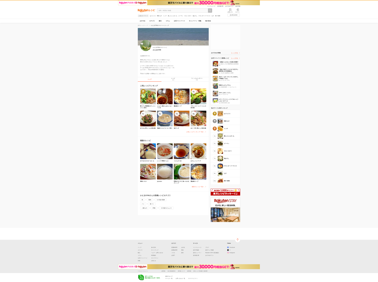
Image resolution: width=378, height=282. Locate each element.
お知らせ (153, 260)
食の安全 (208, 21)
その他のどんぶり (166, 208)
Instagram (232, 252)
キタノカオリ (187, 16)
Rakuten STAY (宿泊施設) (212, 252)
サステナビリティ (193, 278)
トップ (139, 247)
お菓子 (173, 255)
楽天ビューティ (197, 252)
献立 (160, 21)
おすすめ (142, 21)
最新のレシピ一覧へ (198, 186)
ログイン (237, 12)
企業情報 (163, 271)
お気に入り (230, 12)
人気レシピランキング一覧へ (195, 131)
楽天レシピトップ (143, 25)
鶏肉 (149, 200)
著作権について (181, 271)
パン (143, 204)
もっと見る (234, 53)
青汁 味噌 (217, 16)
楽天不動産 (196, 250)
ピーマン (180, 16)
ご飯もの (144, 208)
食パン (152, 204)
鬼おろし (195, 16)
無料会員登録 (234, 15)
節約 (182, 252)
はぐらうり (153, 16)
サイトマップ (154, 250)
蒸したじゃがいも (172, 16)
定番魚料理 (174, 250)
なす (213, 16)
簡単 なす (159, 16)
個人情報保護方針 (172, 271)
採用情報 (189, 271)
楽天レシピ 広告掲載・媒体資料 (200, 271)
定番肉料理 (174, 247)
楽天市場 (237, 6)
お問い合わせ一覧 (180, 278)
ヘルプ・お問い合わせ (157, 252)
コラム (168, 21)
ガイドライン (154, 258)
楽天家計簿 (220, 6)
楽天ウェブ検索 (209, 250)
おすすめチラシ (229, 6)
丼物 (154, 208)
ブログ (207, 247)
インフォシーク (211, 6)
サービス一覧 (168, 278)
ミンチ (165, 16)
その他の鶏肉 (161, 200)
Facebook (232, 247)
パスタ (173, 252)
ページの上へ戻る (237, 239)
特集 (139, 260)
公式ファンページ (179, 21)
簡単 (182, 250)
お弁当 (183, 247)
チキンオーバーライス (204, 16)
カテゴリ (152, 21)
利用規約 (153, 255)
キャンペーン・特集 (195, 21)
